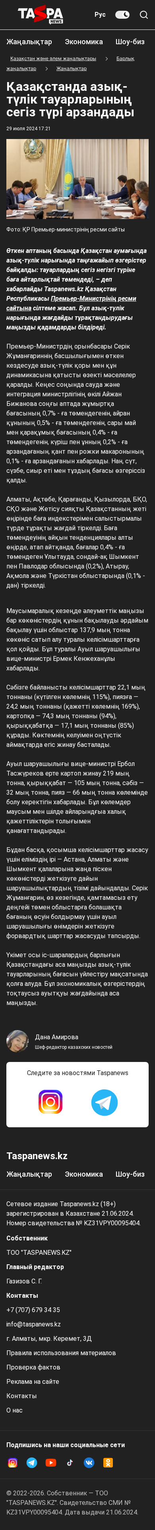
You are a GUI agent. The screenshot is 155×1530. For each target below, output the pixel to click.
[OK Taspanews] (108, 1462)
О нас (14, 1410)
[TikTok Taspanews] (70, 1462)
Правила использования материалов (61, 1353)
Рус (100, 14)
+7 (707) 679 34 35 (33, 1310)
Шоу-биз (130, 41)
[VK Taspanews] (89, 1462)
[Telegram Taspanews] (104, 1102)
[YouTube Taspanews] (51, 1462)
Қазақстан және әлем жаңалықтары (53, 58)
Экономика (84, 41)
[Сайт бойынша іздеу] (144, 15)
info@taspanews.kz (33, 1324)
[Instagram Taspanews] (50, 1102)
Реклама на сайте (32, 1381)
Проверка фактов (33, 1367)
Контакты (21, 1396)
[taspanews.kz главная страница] (40, 15)
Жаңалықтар (29, 41)
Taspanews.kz (37, 1156)
